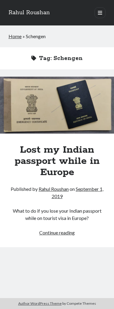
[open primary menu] (100, 12)
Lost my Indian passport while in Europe (57, 105)
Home (15, 36)
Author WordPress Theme (40, 303)
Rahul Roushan (29, 12)
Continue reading (57, 232)
